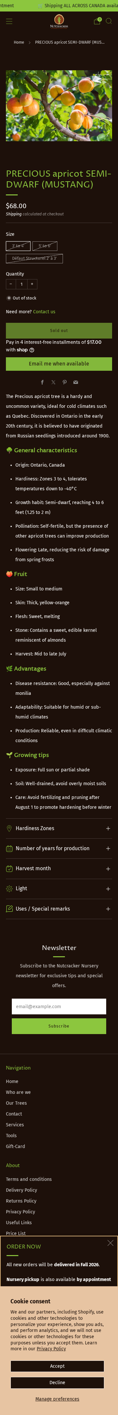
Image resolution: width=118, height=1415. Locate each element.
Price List (16, 1233)
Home (19, 42)
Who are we (18, 1092)
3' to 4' (18, 245)
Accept (57, 1366)
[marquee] (59, 5)
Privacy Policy (51, 1349)
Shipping (14, 214)
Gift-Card (15, 1146)
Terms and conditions (29, 1179)
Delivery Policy (21, 1190)
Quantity (15, 274)
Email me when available (59, 364)
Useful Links (19, 1223)
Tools (11, 1136)
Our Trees (16, 1103)
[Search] (109, 21)
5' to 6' (45, 245)
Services (15, 1125)
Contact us (44, 312)
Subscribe (59, 1026)
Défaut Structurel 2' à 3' (34, 258)
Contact (14, 1114)
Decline (57, 1382)
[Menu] (9, 21)
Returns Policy (21, 1201)
